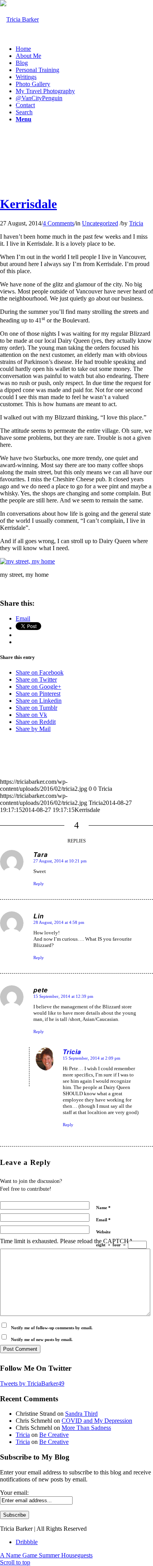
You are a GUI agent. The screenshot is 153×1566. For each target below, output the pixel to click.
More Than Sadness (86, 1427)
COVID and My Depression (97, 1420)
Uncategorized (100, 223)
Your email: (14, 1492)
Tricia (136, 223)
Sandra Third (81, 1413)
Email (103, 1219)
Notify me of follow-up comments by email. (52, 1327)
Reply (38, 883)
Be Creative (54, 1434)
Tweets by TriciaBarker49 (32, 1383)
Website (103, 1231)
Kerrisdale (28, 204)
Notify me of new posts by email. (42, 1339)
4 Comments (58, 223)
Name (103, 1207)
